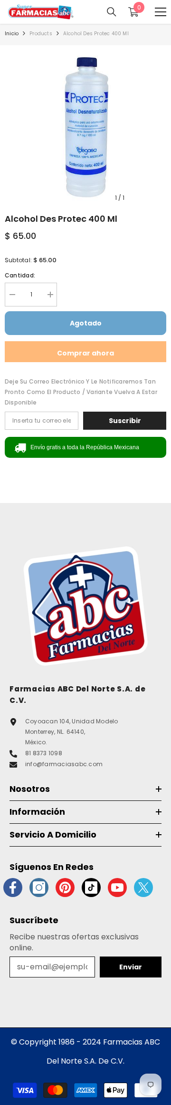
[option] (85, 126)
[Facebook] (12, 887)
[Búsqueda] (111, 12)
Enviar (130, 967)
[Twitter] (143, 887)
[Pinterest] (65, 887)
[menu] (160, 12)
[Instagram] (38, 887)
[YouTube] (117, 887)
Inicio (12, 33)
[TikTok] (91, 887)
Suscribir (125, 420)
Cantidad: (20, 275)
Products (40, 33)
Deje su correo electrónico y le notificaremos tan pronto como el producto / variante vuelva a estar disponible (81, 391)
